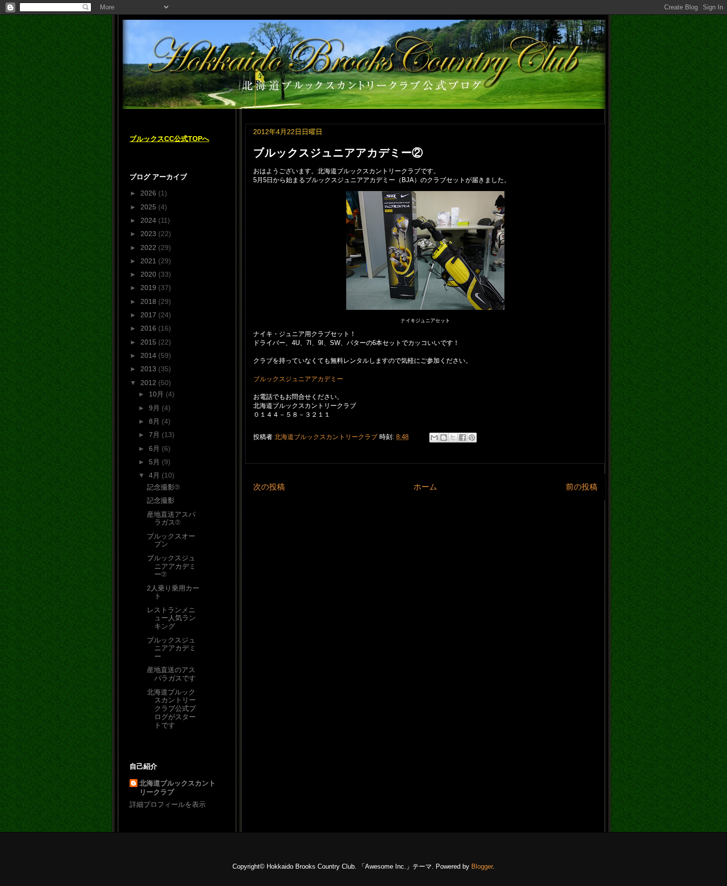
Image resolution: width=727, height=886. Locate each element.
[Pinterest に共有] (472, 438)
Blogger (482, 866)
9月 (155, 408)
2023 (149, 234)
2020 (149, 274)
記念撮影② (163, 487)
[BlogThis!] (444, 438)
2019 (149, 288)
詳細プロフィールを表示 (168, 804)
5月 (155, 462)
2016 (149, 328)
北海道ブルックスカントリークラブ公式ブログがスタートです (171, 708)
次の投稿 (269, 487)
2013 (149, 369)
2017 (149, 315)
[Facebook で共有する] (462, 438)
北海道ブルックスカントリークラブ (177, 787)
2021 (149, 261)
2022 (149, 247)
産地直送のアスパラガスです (171, 674)
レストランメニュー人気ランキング (171, 618)
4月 (155, 475)
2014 (149, 355)
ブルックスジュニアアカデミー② (171, 566)
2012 (149, 383)
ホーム (425, 487)
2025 (149, 207)
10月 (157, 394)
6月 (155, 448)
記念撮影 (161, 500)
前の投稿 (581, 487)
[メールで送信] (434, 438)
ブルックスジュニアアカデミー (298, 379)
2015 (149, 342)
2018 (149, 301)
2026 (149, 193)
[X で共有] (453, 438)
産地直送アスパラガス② (171, 518)
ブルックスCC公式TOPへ (169, 139)
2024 (149, 220)
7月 (155, 435)
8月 (155, 421)
